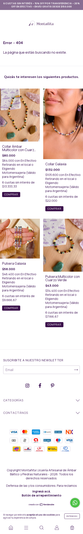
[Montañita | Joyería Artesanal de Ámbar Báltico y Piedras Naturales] (11, 527)
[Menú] (26, 527)
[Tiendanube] (41, 504)
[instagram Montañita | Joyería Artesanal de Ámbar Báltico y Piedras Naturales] (27, 385)
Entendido (72, 516)
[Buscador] (41, 527)
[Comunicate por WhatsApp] (75, 503)
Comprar (11, 194)
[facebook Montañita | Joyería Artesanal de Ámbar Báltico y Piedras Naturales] (40, 385)
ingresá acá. (41, 491)
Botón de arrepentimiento (41, 495)
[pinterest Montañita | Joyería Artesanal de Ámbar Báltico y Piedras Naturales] (52, 385)
